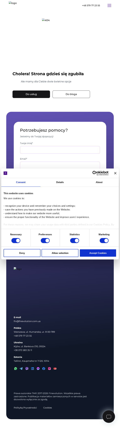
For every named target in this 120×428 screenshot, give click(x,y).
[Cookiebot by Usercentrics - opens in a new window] (94, 173)
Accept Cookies (98, 253)
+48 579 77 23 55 (91, 5)
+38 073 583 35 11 (23, 350)
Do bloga (71, 94)
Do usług (31, 94)
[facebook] (44, 368)
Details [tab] (60, 182)
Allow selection (60, 253)
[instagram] (49, 368)
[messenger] (38, 368)
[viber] (27, 368)
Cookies (47, 407)
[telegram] (21, 368)
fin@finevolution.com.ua (27, 321)
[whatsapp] (16, 368)
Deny (22, 253)
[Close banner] (115, 173)
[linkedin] (32, 368)
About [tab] (99, 182)
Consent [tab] (20, 182)
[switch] (45, 240)
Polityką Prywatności (25, 407)
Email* (23, 158)
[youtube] (55, 368)
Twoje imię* (26, 143)
